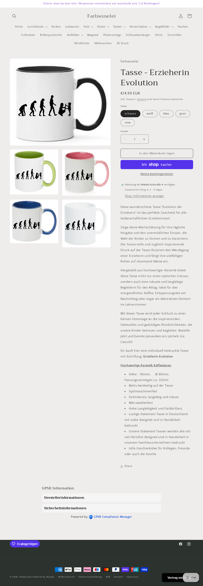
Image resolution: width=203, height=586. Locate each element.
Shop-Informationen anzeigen (144, 196)
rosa (128, 122)
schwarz (130, 113)
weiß (150, 113)
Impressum (132, 577)
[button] (14, 16)
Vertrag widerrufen (180, 577)
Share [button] (128, 466)
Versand (141, 99)
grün (183, 113)
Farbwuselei (25, 577)
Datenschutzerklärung (90, 577)
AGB (108, 577)
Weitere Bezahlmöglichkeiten (156, 174)
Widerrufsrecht (66, 577)
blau (166, 113)
